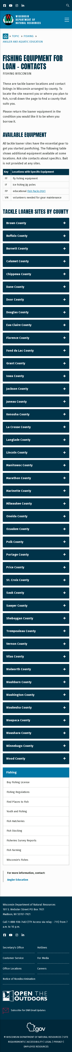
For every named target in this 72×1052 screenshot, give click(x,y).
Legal (48, 1041)
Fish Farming (14, 850)
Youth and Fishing (17, 811)
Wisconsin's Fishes (17, 859)
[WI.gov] (36, 1028)
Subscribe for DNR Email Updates (28, 1010)
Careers (42, 968)
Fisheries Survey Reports (21, 840)
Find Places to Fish (18, 801)
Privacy (58, 1041)
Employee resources (36, 1046)
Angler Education (17, 879)
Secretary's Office (13, 947)
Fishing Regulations (18, 792)
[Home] (22, 19)
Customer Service (13, 958)
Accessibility (35, 1041)
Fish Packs (36, 191)
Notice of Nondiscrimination (19, 979)
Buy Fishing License (18, 782)
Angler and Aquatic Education (23, 41)
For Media (43, 958)
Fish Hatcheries (16, 821)
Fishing (28, 36)
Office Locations (12, 968)
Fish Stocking (14, 830)
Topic (15, 36)
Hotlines (42, 947)
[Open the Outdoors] (25, 996)
